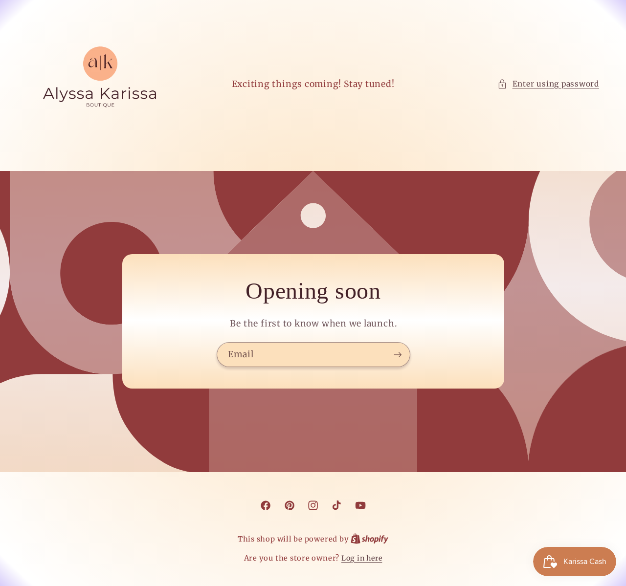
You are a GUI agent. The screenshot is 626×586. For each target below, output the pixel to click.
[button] (548, 84)
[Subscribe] (397, 355)
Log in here (361, 558)
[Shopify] (369, 539)
